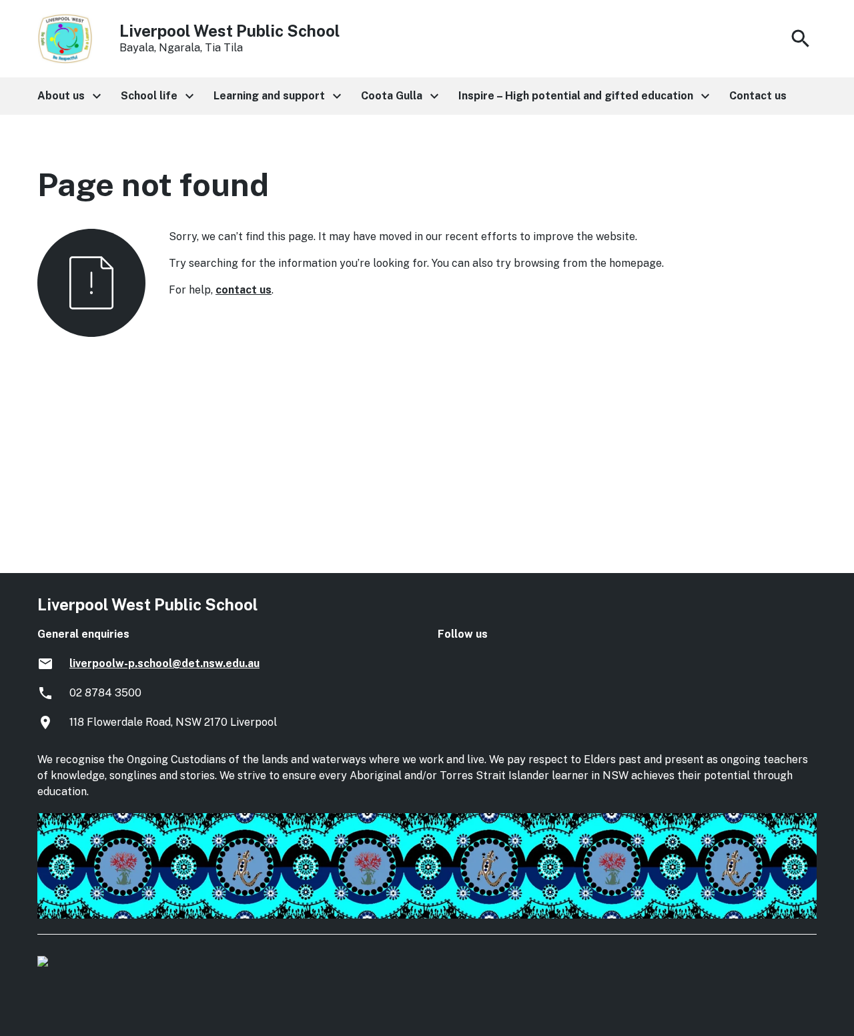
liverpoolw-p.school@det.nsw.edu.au (164, 663)
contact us (244, 290)
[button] (68, 96)
